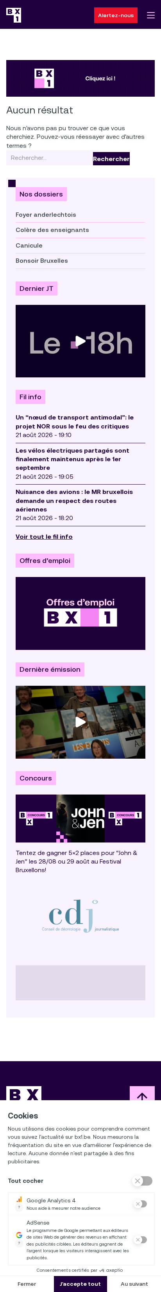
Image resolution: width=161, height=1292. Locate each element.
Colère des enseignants (52, 229)
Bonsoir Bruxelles (42, 260)
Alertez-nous (116, 15)
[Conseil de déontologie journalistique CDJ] (80, 915)
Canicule (29, 245)
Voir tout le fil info (44, 536)
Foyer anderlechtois (46, 214)
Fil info (30, 397)
